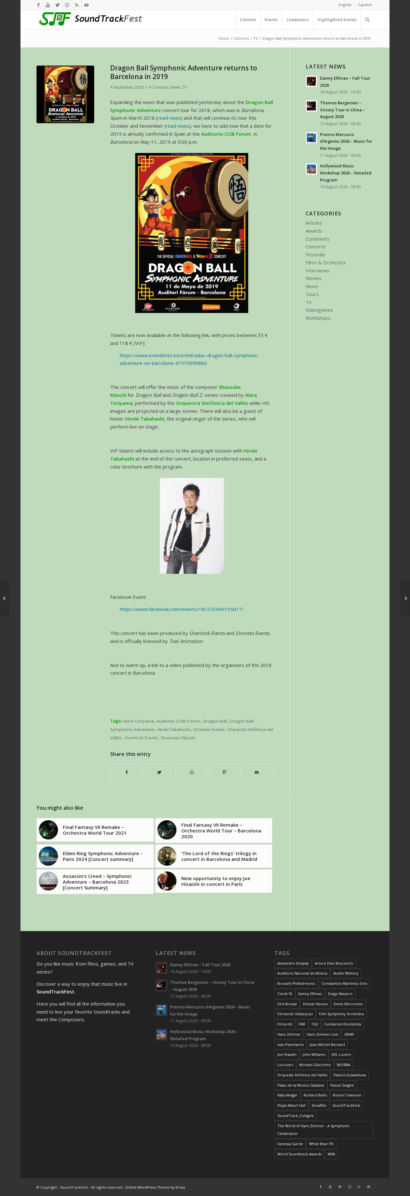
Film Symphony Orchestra (341, 1013)
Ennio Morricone (348, 1003)
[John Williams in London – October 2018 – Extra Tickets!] (405, 598)
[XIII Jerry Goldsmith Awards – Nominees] (5, 598)
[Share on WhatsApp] (192, 772)
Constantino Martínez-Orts (344, 983)
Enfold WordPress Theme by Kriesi (155, 1187)
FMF (302, 1024)
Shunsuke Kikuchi (177, 738)
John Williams (314, 1054)
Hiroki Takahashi (174, 729)
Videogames (319, 310)
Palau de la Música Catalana (300, 1085)
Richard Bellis (315, 1095)
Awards (314, 231)
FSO (315, 1024)
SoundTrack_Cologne (295, 1115)
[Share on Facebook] (127, 772)
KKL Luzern (341, 1054)
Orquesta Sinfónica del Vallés (302, 1074)
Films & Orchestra (325, 262)
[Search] (367, 19)
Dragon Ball (215, 721)
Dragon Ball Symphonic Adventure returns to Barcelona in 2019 (183, 72)
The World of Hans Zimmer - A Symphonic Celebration (313, 1129)
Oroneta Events (209, 729)
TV (185, 87)
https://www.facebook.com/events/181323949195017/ (182, 609)
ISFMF (349, 1034)
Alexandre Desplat (293, 963)
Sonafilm (319, 1105)
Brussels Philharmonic (296, 983)
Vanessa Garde (290, 1143)
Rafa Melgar (287, 1095)
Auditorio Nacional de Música (302, 973)
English (345, 4)
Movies (314, 278)
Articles (314, 223)
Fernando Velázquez (295, 1013)
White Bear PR (321, 1143)
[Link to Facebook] (38, 5)
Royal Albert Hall (291, 1105)
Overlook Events (141, 738)
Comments (318, 239)
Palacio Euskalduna (349, 1074)
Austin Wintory (345, 973)
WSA (331, 1154)
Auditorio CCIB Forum (178, 721)
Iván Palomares (290, 1044)
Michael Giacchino (315, 1064)
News (176, 87)
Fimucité (284, 1024)
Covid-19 (284, 993)
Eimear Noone (315, 1003)
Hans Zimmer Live (322, 1034)
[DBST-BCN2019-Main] (65, 94)
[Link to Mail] (86, 5)
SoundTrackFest (346, 1105)
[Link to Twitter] (57, 5)
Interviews (317, 270)
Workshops (318, 318)
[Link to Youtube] (48, 5)
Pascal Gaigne (342, 1085)
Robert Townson (347, 1095)
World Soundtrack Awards (299, 1154)
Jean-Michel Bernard (327, 1044)
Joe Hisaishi (287, 1054)
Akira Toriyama (138, 721)
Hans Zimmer (289, 1034)
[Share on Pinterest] (224, 772)
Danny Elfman (310, 993)
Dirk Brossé (287, 1003)
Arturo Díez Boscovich (334, 963)
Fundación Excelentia (342, 1024)
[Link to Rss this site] (76, 5)
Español (365, 4)
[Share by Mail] (257, 772)
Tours (312, 294)
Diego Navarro (340, 993)
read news (169, 118)
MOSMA (343, 1064)
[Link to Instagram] (67, 5)
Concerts (160, 87)
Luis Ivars (285, 1064)
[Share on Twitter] (159, 772)
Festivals (315, 254)
